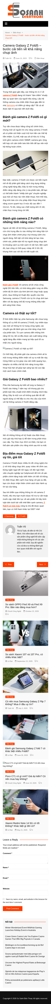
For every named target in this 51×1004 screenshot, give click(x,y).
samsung (9, 516)
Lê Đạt (10, 661)
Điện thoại (40, 58)
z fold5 (22, 516)
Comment (7, 853)
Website (6, 889)
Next (41, 564)
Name (6, 867)
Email (6, 878)
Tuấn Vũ (8, 58)
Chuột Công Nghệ (14, 611)
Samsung (11, 105)
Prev (10, 564)
